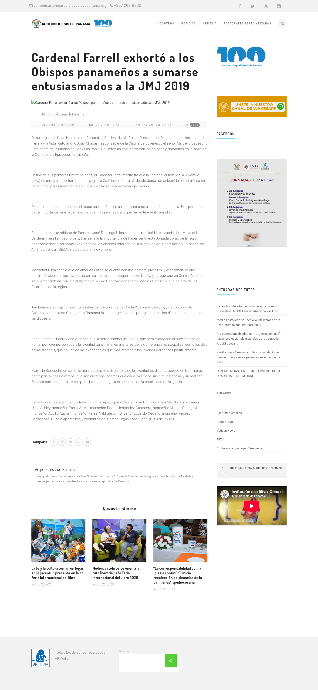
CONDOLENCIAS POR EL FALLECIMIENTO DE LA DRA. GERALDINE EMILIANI (248, 373)
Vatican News (226, 430)
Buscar (124, 651)
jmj (99, 124)
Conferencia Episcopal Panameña (239, 448)
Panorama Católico (229, 413)
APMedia (210, 23)
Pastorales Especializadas (247, 23)
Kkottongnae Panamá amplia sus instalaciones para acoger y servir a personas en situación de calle (248, 357)
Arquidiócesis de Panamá (66, 114)
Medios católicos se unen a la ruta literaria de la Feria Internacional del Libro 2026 (115, 573)
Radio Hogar (225, 421)
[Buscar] (171, 660)
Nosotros (166, 23)
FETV (220, 439)
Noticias (188, 23)
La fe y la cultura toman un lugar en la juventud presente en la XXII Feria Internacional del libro (58, 573)
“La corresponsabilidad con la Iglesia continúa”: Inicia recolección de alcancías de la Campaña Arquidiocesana (177, 575)
